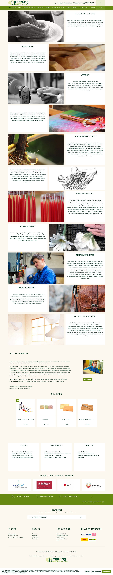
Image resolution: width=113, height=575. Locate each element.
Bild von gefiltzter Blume (77, 237)
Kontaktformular (12, 534)
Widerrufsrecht (35, 537)
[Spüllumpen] (25, 407)
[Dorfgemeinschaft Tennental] (93, 485)
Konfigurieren (106, 571)
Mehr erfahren (87, 379)
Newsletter (34, 533)
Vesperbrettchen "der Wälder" (67, 419)
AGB (57, 540)
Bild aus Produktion (77, 57)
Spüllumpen (25, 419)
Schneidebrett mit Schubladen (87, 419)
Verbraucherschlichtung (62, 535)
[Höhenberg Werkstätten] (44, 485)
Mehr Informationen (21, 572)
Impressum (35, 538)
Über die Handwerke (61, 533)
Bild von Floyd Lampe (36, 329)
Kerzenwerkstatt (36, 206)
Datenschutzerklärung (61, 538)
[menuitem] (89, 3)
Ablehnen (87, 571)
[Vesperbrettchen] (46, 407)
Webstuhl (77, 118)
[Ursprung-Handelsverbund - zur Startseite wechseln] (19, 3)
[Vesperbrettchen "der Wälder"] (66, 407)
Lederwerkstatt (77, 298)
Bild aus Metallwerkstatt (36, 268)
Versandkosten (60, 537)
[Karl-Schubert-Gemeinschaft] (19, 485)
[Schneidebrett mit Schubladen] (87, 407)
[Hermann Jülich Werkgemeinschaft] (68, 485)
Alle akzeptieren (96, 571)
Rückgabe (34, 535)
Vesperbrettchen (46, 419)
